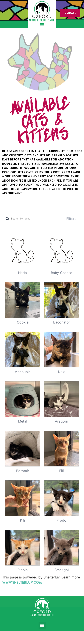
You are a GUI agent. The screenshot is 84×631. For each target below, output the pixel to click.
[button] (41, 24)
